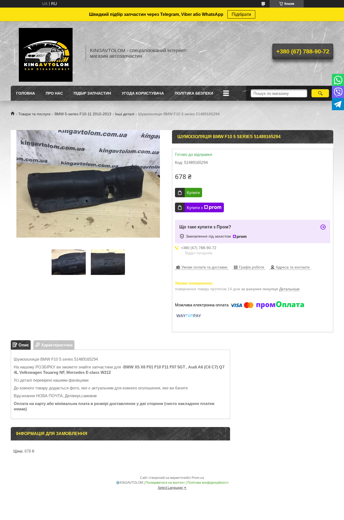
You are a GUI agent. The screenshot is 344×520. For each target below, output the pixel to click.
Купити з (195, 207)
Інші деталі (124, 114)
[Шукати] (320, 93)
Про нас (54, 93)
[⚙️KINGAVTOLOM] (46, 53)
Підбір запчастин (92, 93)
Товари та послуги (34, 114)
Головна (25, 93)
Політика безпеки (194, 93)
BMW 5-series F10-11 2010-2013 (83, 114)
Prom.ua (198, 478)
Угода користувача (143, 93)
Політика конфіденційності (207, 483)
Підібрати (241, 14)
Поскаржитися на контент (165, 483)
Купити (193, 192)
